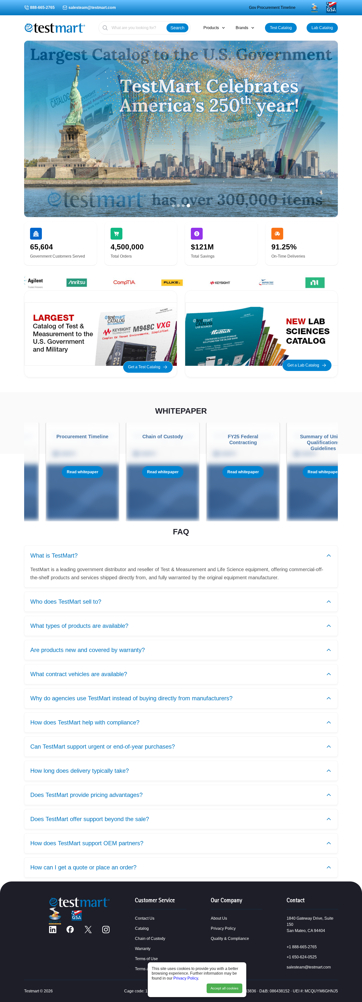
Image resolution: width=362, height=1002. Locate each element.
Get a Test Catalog (144, 367)
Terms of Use (146, 959)
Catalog (142, 928)
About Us (219, 918)
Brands (242, 28)
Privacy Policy (185, 978)
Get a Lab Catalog (303, 365)
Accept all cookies (224, 988)
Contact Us (144, 918)
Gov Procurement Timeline (272, 7)
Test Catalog (281, 28)
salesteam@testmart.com (92, 7)
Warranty (142, 949)
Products (211, 28)
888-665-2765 (42, 7)
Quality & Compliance (230, 938)
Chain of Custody (150, 938)
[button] (173, 205)
